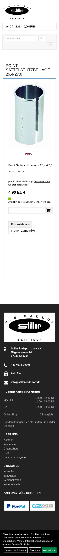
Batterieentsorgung (15, 457)
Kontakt (8, 440)
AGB (6, 452)
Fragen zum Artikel (23, 230)
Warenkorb (10, 471)
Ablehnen (35, 550)
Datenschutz (11, 448)
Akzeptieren (49, 550)
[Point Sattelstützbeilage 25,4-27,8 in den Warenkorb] (48, 210)
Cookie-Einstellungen (16, 550)
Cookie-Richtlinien (21, 544)
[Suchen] (41, 38)
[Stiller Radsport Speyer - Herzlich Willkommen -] (17, 11)
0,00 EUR (22, 26)
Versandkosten (12, 480)
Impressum (10, 444)
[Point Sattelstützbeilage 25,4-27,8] (29, 115)
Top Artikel (10, 475)
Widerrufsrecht (12, 484)
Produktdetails (20, 224)
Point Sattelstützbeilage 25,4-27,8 (30, 165)
